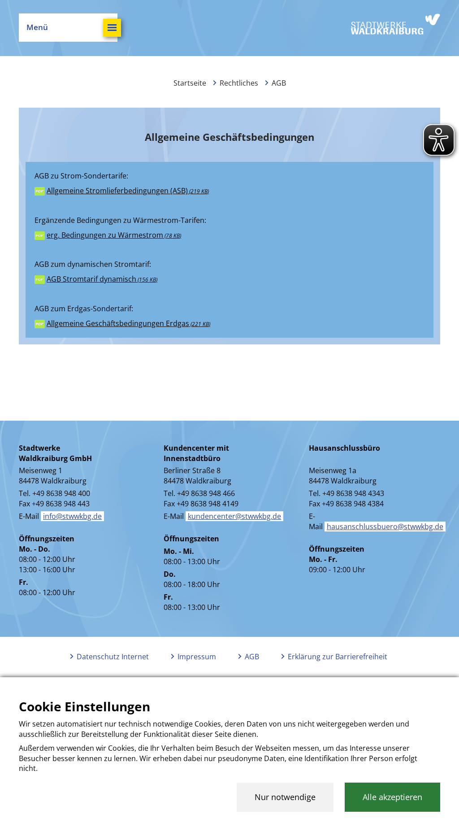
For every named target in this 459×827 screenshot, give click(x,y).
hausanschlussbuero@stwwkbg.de (385, 526)
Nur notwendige (285, 797)
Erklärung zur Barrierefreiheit (337, 657)
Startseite (189, 83)
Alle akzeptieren (392, 797)
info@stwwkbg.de (72, 516)
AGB (252, 657)
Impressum (197, 657)
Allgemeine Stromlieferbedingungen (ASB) (127, 191)
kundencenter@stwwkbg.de (234, 516)
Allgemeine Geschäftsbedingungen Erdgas (128, 323)
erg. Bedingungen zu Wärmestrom (113, 235)
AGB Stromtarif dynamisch (101, 279)
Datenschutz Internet (113, 657)
